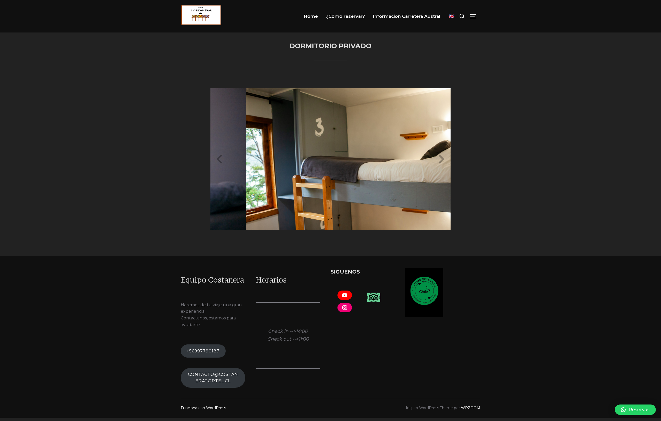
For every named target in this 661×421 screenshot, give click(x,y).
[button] (635, 410)
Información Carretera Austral (406, 16)
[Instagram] (344, 307)
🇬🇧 (451, 16)
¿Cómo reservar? (345, 16)
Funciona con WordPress (203, 408)
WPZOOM (470, 408)
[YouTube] (344, 295)
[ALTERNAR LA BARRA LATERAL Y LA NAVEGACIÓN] (475, 16)
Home (311, 16)
